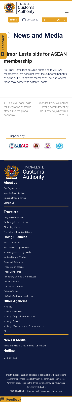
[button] (66, 13)
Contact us (32, 19)
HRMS (13, 19)
